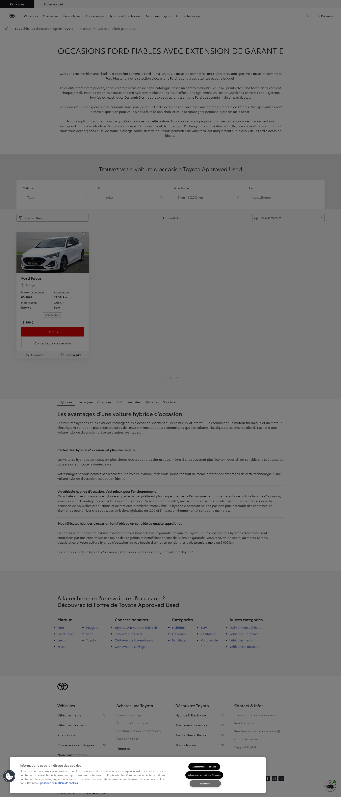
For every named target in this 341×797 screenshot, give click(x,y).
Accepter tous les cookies (204, 766)
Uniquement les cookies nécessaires (204, 774)
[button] (9, 776)
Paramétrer (205, 783)
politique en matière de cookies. (59, 783)
